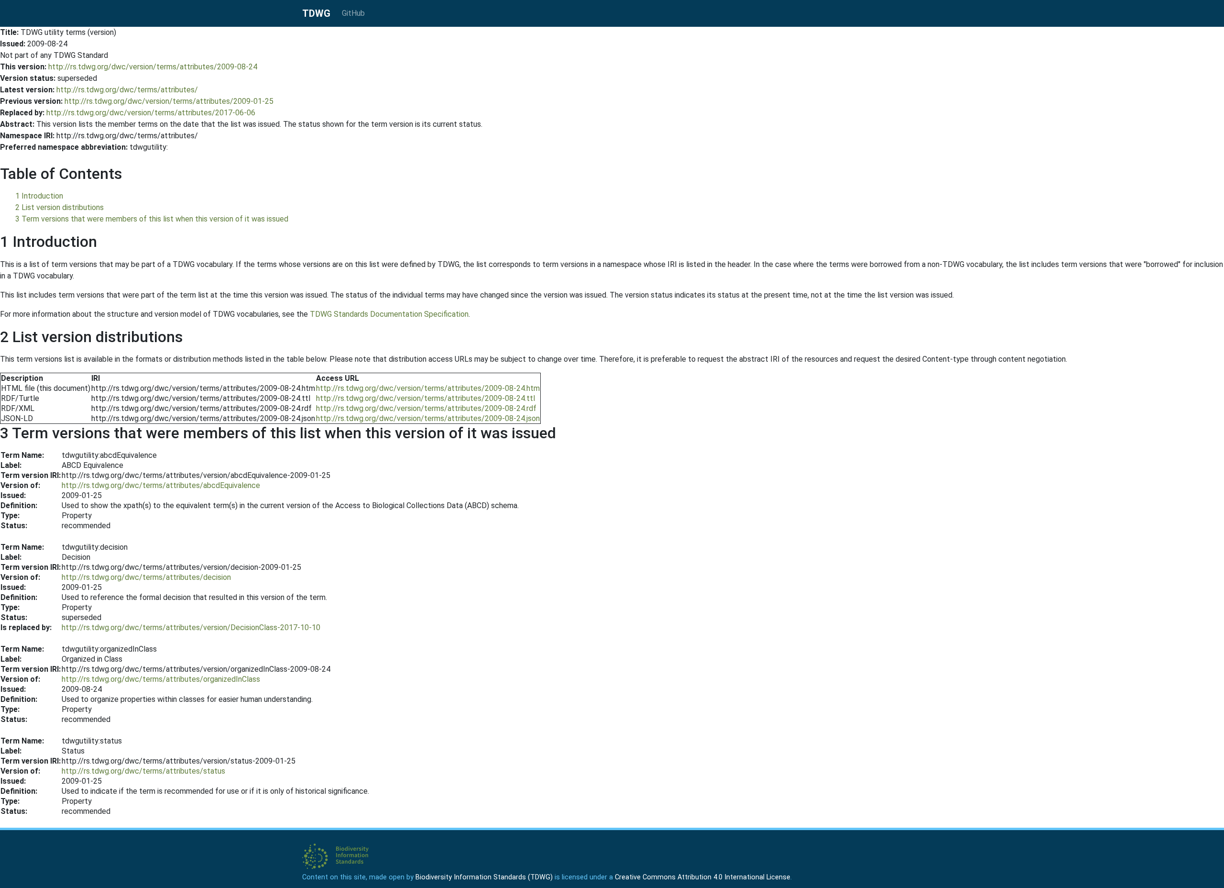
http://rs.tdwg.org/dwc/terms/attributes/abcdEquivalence (161, 485)
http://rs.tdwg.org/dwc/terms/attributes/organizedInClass (161, 679)
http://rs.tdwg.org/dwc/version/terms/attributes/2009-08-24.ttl (425, 398)
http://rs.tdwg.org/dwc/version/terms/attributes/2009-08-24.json (428, 418)
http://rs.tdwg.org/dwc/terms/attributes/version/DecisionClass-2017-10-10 (191, 627)
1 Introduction (39, 195)
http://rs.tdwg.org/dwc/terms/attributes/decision (146, 577)
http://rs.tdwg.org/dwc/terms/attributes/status (143, 771)
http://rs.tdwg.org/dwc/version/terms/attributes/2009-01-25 (169, 101)
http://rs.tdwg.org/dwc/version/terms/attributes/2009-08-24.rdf (426, 408)
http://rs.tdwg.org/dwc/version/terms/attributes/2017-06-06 (150, 112)
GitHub (353, 13)
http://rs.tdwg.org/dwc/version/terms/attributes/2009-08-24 (152, 66)
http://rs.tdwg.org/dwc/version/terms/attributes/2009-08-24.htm (428, 388)
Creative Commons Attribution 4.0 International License (702, 877)
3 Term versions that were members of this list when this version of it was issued (151, 218)
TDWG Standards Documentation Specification (389, 314)
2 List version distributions (59, 207)
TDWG (316, 13)
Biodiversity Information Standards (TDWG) (484, 877)
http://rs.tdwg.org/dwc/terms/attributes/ (127, 89)
